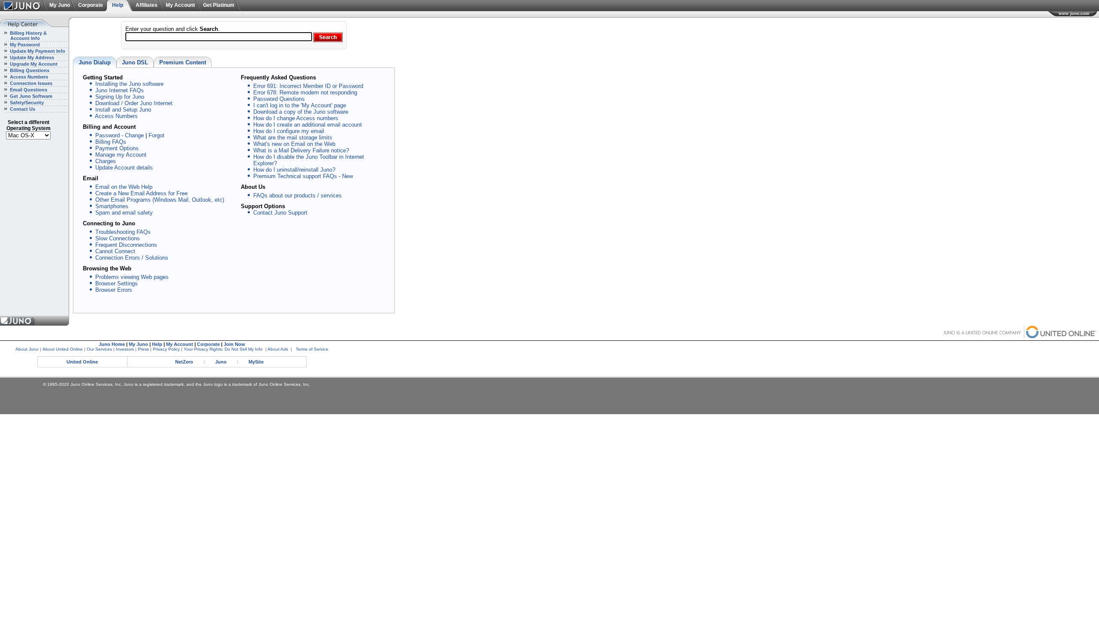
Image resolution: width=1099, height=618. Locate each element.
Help (117, 5)
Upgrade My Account (33, 64)
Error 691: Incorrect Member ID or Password (308, 86)
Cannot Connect (115, 251)
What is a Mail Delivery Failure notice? (301, 150)
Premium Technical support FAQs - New (303, 176)
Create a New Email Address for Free (141, 193)
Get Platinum (218, 5)
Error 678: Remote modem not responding (305, 92)
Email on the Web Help (123, 187)
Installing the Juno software (129, 84)
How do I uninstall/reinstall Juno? (294, 170)
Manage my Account (120, 154)
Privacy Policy (166, 349)
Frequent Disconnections (126, 245)
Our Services (99, 349)
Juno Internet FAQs (119, 90)
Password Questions (279, 99)
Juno (221, 361)
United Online (82, 361)
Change (134, 135)
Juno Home (112, 344)
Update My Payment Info (37, 51)
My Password (24, 44)
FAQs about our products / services (297, 195)
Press (143, 349)
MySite (256, 361)
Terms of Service (312, 349)
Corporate (90, 5)
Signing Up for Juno (119, 97)
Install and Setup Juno (123, 109)
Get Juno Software (30, 96)
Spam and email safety (124, 212)
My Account (180, 5)
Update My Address (31, 57)
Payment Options (117, 148)
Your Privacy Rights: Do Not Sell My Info (223, 349)
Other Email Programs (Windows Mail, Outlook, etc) (159, 200)
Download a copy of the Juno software (300, 112)
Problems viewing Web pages (132, 277)
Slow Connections (117, 238)
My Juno (59, 5)
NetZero (184, 361)
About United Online (63, 349)
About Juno (27, 349)
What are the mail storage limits (292, 137)
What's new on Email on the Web (294, 144)
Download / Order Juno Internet (134, 103)
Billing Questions (29, 70)
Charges (105, 161)
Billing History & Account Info (23, 35)
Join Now (234, 344)
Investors (125, 349)
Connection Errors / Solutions (131, 257)
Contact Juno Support (280, 212)
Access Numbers (28, 76)
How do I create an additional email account (307, 124)
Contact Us (22, 109)
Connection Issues (30, 83)
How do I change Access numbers (295, 118)
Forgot (156, 135)
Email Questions (28, 89)
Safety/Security (26, 102)
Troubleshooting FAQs (123, 232)
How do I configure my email (288, 131)
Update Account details (124, 167)
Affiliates (147, 5)
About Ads (277, 349)
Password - (109, 135)
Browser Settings (116, 283)
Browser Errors (113, 290)
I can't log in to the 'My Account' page (299, 105)
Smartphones (111, 206)
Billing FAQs (110, 142)
